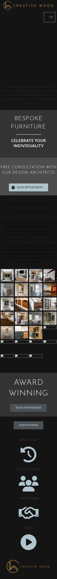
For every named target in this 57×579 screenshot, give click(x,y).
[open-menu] (49, 17)
